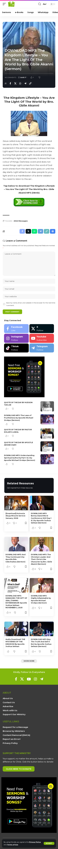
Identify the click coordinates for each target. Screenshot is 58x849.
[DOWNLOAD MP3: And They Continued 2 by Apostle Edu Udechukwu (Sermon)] (16, 544)
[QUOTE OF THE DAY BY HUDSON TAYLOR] (47, 406)
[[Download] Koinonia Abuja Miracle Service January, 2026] (16, 503)
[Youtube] (41, 338)
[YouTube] (28, 679)
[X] (41, 328)
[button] (49, 843)
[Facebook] (16, 328)
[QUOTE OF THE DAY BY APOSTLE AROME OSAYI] (47, 446)
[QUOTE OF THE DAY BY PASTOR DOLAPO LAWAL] (47, 433)
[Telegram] (41, 348)
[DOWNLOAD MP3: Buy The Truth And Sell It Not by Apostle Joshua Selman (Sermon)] (42, 629)
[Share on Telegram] (25, 83)
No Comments (10, 77)
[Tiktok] (16, 348)
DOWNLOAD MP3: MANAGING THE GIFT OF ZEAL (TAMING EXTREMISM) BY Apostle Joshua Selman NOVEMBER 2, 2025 (16, 602)
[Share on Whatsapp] (20, 83)
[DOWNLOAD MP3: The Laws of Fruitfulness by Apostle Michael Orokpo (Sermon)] (47, 419)
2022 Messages (21, 221)
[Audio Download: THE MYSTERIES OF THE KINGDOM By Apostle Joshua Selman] (16, 629)
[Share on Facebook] (10, 83)
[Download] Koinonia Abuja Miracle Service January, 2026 (15, 515)
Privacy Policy (35, 842)
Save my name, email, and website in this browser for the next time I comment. (30, 304)
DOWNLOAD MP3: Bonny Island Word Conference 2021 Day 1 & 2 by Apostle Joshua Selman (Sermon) (41, 518)
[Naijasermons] (11, 4)
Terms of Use (12, 845)
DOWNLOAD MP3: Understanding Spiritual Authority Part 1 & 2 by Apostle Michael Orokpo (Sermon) (19, 457)
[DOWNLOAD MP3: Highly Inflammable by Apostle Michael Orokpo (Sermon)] (42, 585)
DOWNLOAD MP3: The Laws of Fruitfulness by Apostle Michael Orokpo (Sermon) (18, 417)
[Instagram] (16, 338)
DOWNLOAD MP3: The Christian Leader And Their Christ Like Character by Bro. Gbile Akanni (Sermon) (41, 559)
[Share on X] (15, 83)
